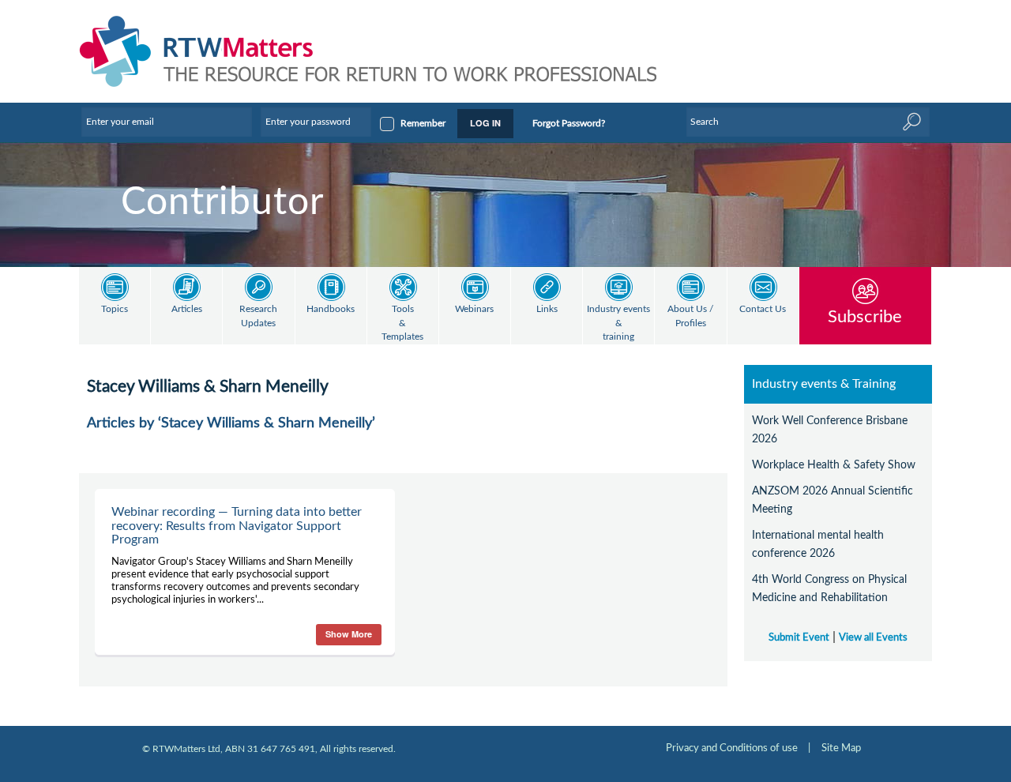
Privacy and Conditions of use (732, 748)
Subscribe (865, 316)
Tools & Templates (402, 323)
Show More (348, 634)
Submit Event (799, 637)
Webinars (474, 309)
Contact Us (762, 309)
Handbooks (330, 309)
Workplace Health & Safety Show (833, 465)
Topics (114, 309)
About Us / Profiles (690, 316)
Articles (186, 309)
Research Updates (258, 316)
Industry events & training (618, 323)
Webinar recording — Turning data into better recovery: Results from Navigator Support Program (236, 526)
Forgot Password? (568, 123)
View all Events (873, 637)
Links (547, 309)
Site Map (841, 748)
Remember (422, 123)
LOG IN (485, 123)
